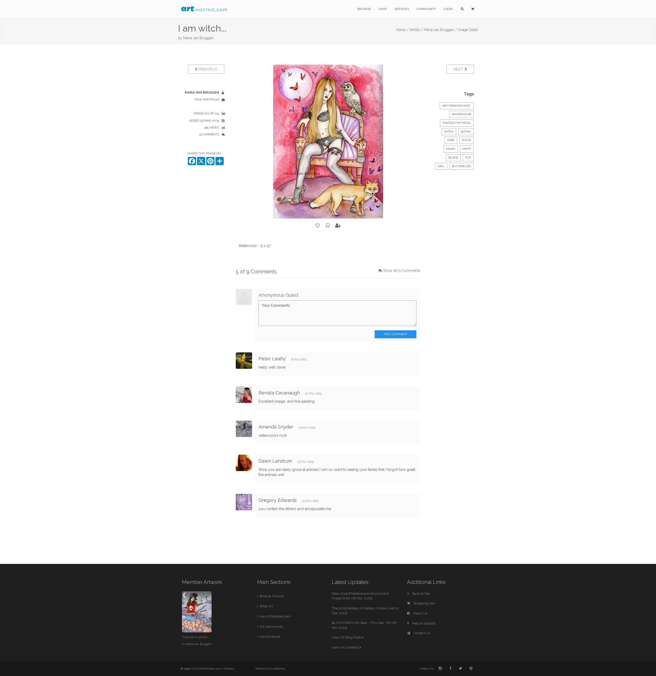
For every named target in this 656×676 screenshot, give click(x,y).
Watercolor (461, 114)
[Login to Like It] (318, 225)
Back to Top (421, 593)
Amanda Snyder (276, 427)
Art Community (271, 627)
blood (453, 157)
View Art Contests (345, 647)
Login (448, 9)
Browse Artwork (272, 596)
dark (451, 140)
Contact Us (421, 633)
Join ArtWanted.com (275, 616)
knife (467, 149)
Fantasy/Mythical (457, 123)
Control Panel (270, 637)
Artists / (416, 30)
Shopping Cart (424, 603)
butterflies (461, 166)
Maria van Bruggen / (440, 30)
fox (468, 157)
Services (401, 9)
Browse (364, 9)
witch (449, 131)
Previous (208, 69)
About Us (419, 613)
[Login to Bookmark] (328, 225)
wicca (466, 140)
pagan (450, 149)
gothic (466, 131)
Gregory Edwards (278, 500)
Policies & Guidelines (270, 668)
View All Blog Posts (347, 637)
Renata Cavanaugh (279, 392)
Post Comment (395, 334)
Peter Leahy (272, 358)
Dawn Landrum (275, 461)
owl (441, 166)
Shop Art (266, 606)
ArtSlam (228, 668)
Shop (382, 9)
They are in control (194, 637)
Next (459, 69)
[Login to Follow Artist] (338, 225)
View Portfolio (206, 99)
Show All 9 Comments (401, 271)
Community (426, 9)
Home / (402, 30)
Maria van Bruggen (198, 38)
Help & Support (423, 623)
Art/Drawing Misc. (456, 105)
